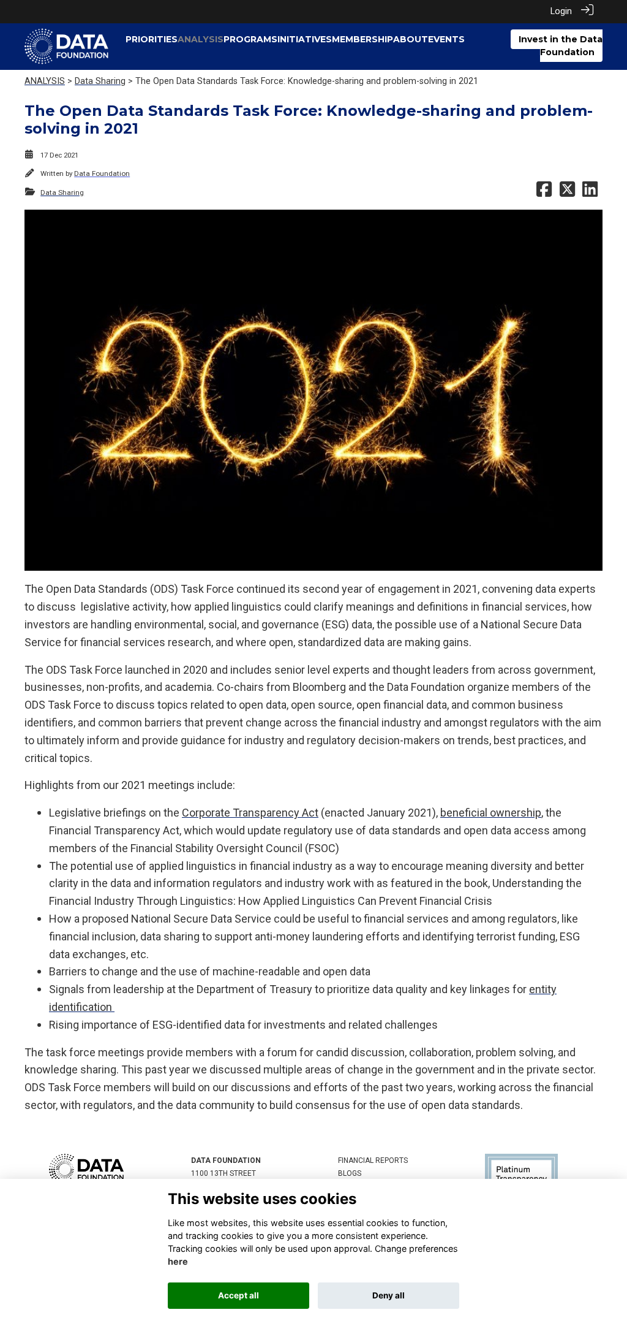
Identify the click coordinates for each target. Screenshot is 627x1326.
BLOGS (349, 1173)
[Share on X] (567, 193)
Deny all (388, 1295)
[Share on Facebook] (544, 193)
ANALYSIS (44, 81)
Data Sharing (100, 81)
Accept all (238, 1295)
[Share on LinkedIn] (590, 193)
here (178, 1261)
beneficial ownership (490, 812)
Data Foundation (102, 173)
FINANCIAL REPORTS (373, 1160)
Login (561, 11)
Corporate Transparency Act (250, 812)
